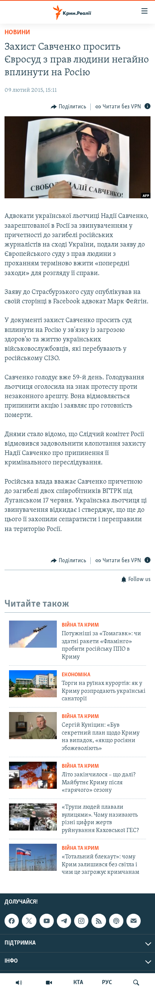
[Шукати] (136, 982)
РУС (107, 983)
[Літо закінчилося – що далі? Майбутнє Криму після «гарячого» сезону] (33, 775)
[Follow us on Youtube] (47, 921)
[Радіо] (19, 982)
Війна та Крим (80, 625)
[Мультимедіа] (49, 982)
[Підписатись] (133, 921)
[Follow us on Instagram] (81, 921)
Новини (17, 32)
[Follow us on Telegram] (64, 921)
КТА (78, 983)
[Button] (68, 107)
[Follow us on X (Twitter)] (29, 921)
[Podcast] (116, 921)
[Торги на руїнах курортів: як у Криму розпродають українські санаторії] (33, 683)
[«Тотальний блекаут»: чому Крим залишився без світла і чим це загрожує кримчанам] (33, 857)
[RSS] (98, 921)
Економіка (76, 675)
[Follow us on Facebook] (12, 921)
